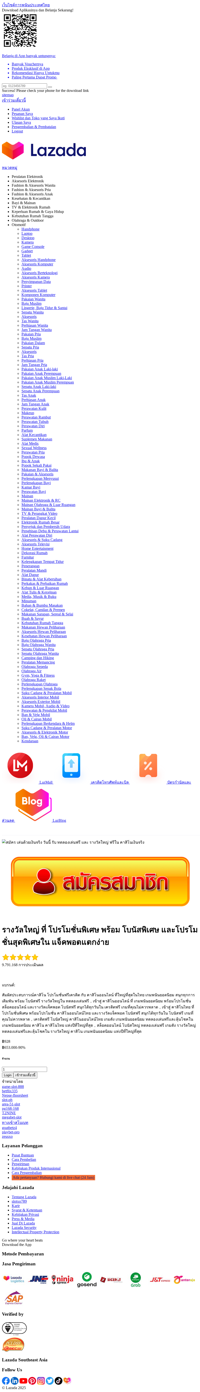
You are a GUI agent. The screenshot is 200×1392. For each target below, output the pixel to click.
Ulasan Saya (21, 122)
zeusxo (7, 1136)
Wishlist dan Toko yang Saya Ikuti (38, 118)
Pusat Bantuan (23, 1155)
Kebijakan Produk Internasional (36, 1168)
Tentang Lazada (24, 1197)
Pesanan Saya (22, 114)
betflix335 (10, 1091)
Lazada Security (24, 1228)
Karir (16, 1206)
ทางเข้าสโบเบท (15, 1123)
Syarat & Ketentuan (27, 1210)
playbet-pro (11, 1132)
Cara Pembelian (24, 1159)
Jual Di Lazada (23, 1223)
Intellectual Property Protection (35, 1232)
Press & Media (23, 1219)
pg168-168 (10, 1108)
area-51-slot (11, 1104)
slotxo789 (19, 1201)
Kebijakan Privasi (25, 1214)
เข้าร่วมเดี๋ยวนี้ (14, 100)
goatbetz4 (9, 1128)
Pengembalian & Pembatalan (34, 127)
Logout (17, 131)
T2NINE (9, 1113)
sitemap (8, 95)
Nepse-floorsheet (15, 1095)
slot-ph (7, 1100)
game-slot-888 (13, 1087)
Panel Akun (21, 109)
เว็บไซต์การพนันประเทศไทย (26, 5)
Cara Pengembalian (27, 1173)
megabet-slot (11, 1117)
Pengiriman (20, 1164)
